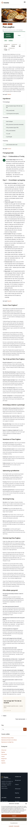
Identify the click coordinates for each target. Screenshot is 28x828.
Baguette (9, 301)
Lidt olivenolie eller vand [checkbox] (11, 144)
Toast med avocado (20, 719)
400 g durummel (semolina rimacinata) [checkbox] (14, 124)
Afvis (14, 819)
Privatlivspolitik (16, 826)
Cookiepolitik (11, 826)
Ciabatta (9, 94)
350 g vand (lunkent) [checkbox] (10, 130)
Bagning (3, 752)
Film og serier (4, 754)
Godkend (14, 816)
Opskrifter (3, 762)
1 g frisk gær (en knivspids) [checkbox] (12, 113)
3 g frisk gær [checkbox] (9, 136)
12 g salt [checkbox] (8, 133)
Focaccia (9, 148)
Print (19, 35)
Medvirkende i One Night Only (7, 742)
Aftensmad (3, 750)
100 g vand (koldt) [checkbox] (10, 110)
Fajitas (4, 715)
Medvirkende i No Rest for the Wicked (9, 739)
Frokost (2, 756)
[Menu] (25, 2)
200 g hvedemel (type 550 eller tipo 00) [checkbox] (14, 106)
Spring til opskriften (8, 35)
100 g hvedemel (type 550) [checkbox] (12, 127)
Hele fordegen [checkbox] (9, 121)
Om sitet (17, 801)
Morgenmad (4, 758)
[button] (26, 803)
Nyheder (3, 760)
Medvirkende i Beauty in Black (7, 737)
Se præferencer (14, 823)
